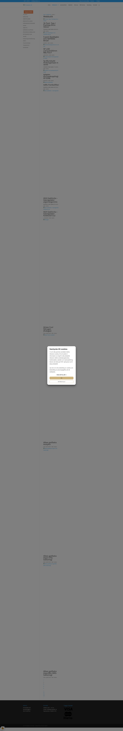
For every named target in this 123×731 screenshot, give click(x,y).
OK (61, 378)
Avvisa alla (61, 381)
